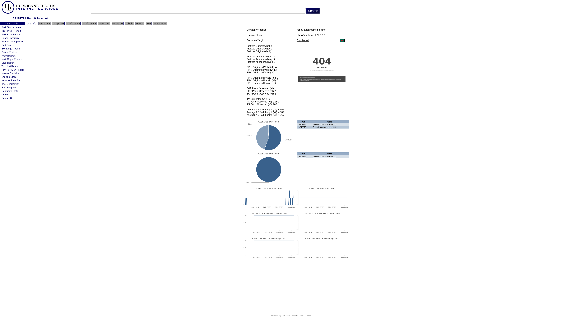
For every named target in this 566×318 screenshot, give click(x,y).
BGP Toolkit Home (11, 27)
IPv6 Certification (10, 84)
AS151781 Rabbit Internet (30, 18)
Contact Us (7, 98)
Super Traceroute (10, 38)
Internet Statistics (10, 73)
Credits (5, 94)
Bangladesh (303, 40)
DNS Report (7, 62)
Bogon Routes (9, 52)
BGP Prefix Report (11, 31)
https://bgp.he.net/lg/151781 (311, 35)
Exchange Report (10, 48)
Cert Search (7, 45)
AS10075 (302, 127)
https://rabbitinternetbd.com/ (311, 30)
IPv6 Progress (8, 87)
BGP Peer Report (10, 34)
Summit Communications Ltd (324, 125)
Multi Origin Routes (11, 59)
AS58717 (302, 125)
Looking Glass (9, 77)
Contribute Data (9, 91)
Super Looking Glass (12, 41)
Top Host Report (9, 66)
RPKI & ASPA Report (12, 69)
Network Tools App (11, 80)
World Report (8, 55)
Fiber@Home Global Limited (324, 127)
